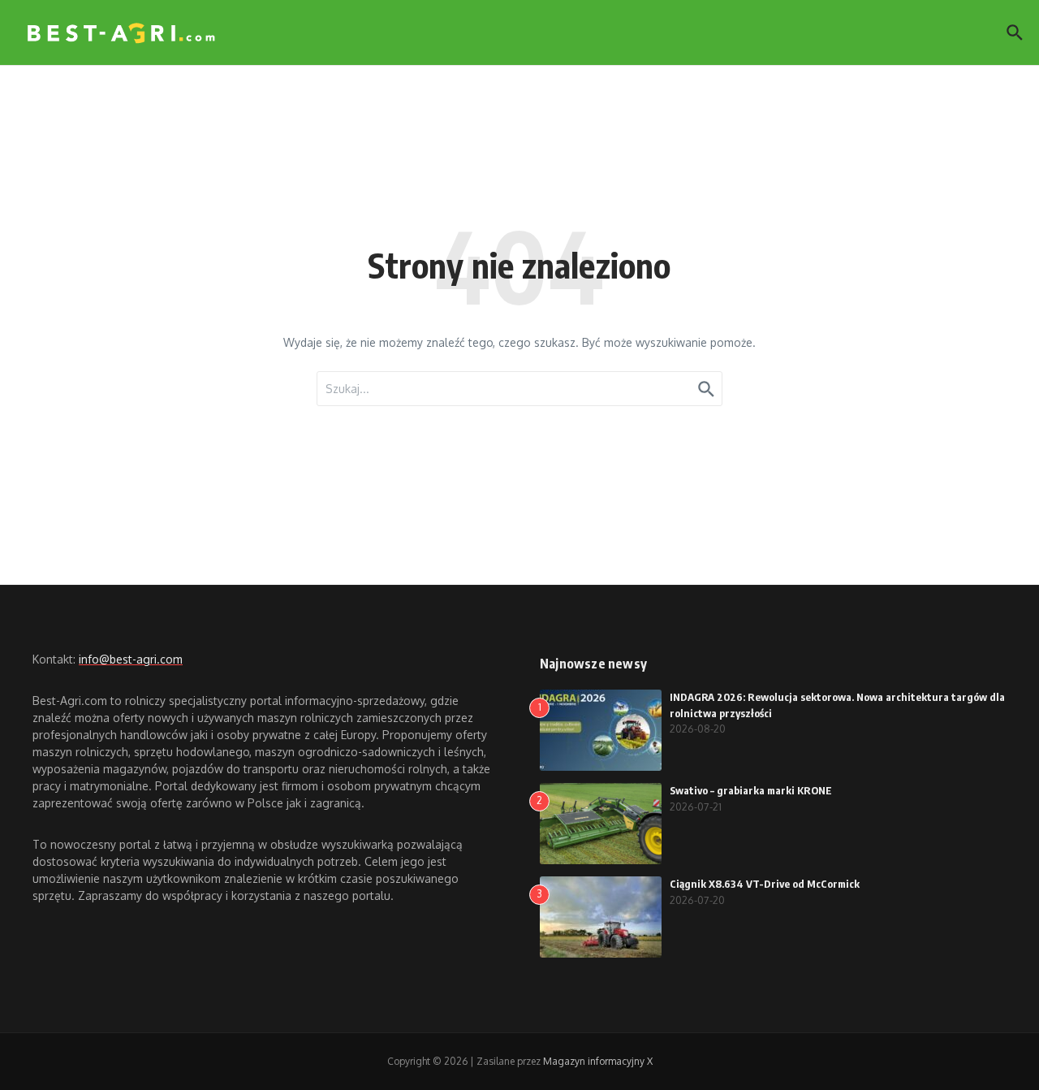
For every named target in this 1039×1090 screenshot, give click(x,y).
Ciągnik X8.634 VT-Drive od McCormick (765, 883)
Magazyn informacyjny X (598, 1061)
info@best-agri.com (131, 659)
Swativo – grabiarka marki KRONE (751, 790)
